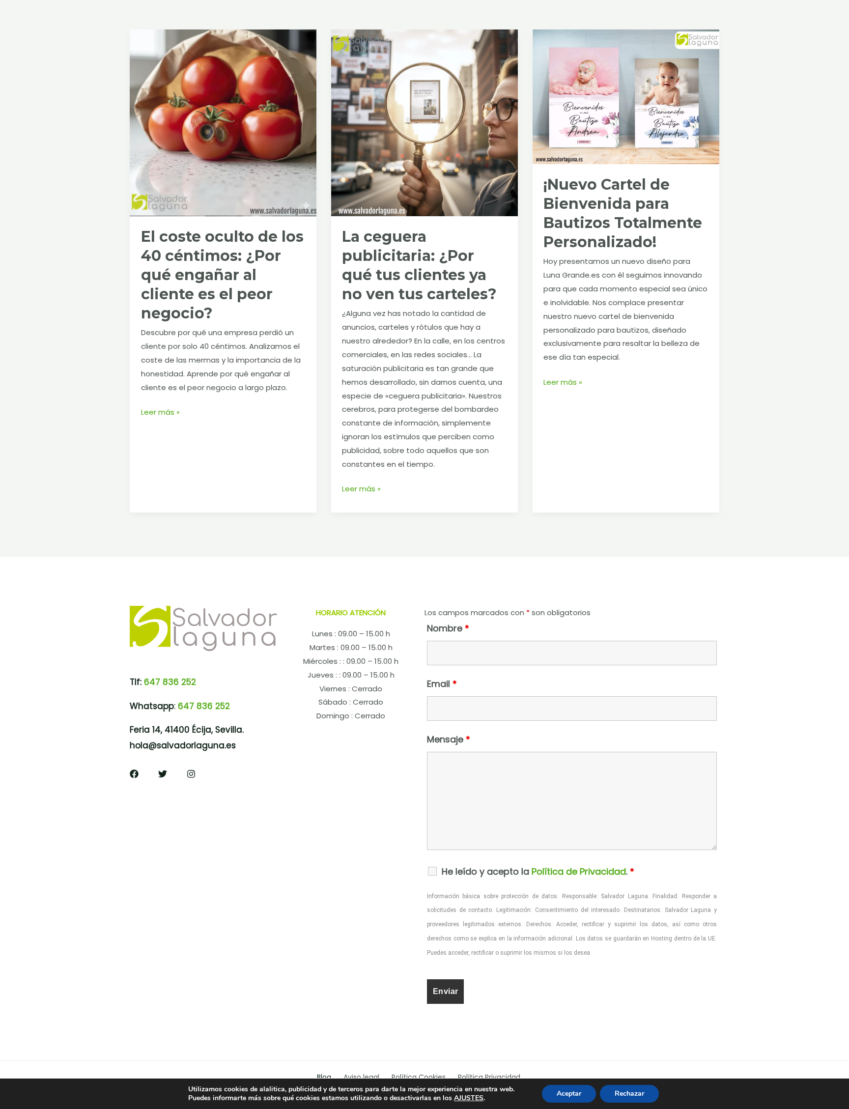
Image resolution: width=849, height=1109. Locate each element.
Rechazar (629, 1093)
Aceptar (569, 1093)
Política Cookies (419, 1077)
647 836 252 (170, 682)
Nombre (448, 628)
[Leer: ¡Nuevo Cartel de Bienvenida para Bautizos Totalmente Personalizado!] (626, 96)
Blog (324, 1077)
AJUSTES (468, 1098)
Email (442, 684)
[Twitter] (162, 773)
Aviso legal (361, 1077)
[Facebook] (134, 773)
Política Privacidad (489, 1077)
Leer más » (160, 412)
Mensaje (448, 739)
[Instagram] (191, 773)
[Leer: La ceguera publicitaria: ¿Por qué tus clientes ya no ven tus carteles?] (424, 122)
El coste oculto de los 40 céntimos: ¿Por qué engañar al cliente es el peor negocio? (222, 274)
